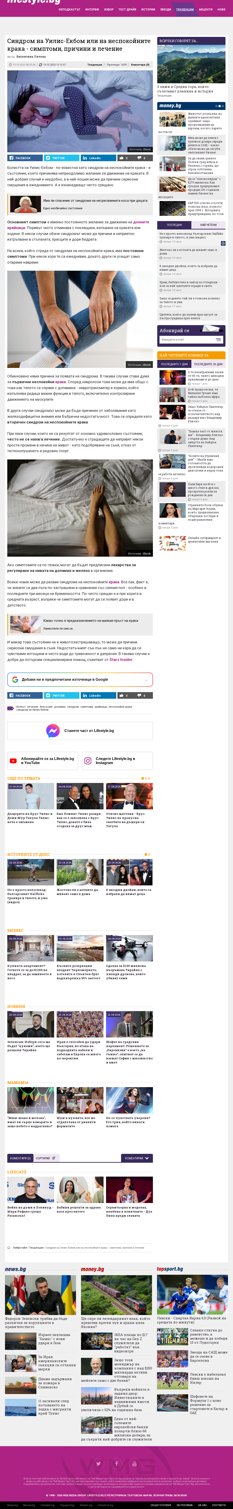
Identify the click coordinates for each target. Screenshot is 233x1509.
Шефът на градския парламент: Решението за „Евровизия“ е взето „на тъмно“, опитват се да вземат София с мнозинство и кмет (129, 1052)
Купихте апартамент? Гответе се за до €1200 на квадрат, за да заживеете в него (29, 972)
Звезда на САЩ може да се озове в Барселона (209, 1356)
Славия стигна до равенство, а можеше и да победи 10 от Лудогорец (209, 1336)
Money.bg (29, 1505)
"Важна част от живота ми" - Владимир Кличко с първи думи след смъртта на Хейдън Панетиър (205, 438)
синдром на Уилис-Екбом (32, 709)
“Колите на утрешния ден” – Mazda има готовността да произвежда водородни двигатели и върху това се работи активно (190, 465)
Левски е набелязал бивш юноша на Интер (208, 1378)
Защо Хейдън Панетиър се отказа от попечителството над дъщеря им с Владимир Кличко (205, 414)
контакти (219, 1505)
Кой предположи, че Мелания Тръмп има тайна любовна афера (204, 392)
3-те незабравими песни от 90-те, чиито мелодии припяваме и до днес (206, 375)
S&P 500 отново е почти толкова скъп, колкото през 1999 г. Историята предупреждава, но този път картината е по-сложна (191, 212)
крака (60, 382)
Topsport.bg (67, 1505)
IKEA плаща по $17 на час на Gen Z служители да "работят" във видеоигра (131, 1343)
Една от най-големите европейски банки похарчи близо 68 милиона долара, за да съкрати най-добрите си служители (116, 1429)
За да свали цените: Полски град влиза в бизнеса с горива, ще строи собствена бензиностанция (203, 165)
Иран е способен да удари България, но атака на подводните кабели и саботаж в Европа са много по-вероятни (79, 1050)
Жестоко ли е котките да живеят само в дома (77, 892)
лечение (32, 706)
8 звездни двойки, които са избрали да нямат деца (128, 892)
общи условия (161, 1505)
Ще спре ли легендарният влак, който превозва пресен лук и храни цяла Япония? (115, 1322)
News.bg (12, 1505)
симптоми (86, 706)
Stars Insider (121, 659)
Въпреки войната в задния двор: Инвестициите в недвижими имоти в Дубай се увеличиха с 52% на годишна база (115, 1399)
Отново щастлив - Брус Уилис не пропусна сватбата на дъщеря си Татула (125, 820)
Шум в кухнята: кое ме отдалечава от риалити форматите (76, 1122)
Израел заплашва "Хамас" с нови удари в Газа (54, 1339)
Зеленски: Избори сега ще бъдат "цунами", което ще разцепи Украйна (28, 1046)
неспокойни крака (120, 706)
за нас (202, 1505)
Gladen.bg (86, 1505)
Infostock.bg (105, 1505)
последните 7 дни (174, 364)
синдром (73, 706)
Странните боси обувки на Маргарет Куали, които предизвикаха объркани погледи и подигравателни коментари (190, 514)
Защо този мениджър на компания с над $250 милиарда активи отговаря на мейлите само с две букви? (116, 1370)
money (171, 106)
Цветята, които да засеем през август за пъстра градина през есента (188, 316)
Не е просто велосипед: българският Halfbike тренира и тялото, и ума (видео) (27, 896)
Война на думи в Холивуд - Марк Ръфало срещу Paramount (30, 1211)
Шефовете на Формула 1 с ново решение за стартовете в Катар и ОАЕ (209, 1404)
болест (20, 706)
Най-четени (208, 225)
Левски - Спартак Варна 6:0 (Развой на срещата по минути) (191, 1320)
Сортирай (43, 1158)
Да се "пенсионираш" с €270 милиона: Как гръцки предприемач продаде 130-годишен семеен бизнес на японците (189, 188)
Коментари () (140, 64)
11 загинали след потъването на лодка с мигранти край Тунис (54, 1407)
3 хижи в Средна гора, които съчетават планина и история (185, 88)
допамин (60, 706)
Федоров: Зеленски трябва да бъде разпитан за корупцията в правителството (36, 1322)
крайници (101, 706)
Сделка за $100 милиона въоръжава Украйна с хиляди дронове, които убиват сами (126, 972)
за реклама (184, 1505)
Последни (174, 225)
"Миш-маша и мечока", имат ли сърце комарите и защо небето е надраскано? (30, 1122)
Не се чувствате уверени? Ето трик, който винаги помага (128, 1122)
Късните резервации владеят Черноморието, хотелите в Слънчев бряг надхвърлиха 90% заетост (78, 972)
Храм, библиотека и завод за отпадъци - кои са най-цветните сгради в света (189, 284)
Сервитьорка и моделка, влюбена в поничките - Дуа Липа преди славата (129, 1211)
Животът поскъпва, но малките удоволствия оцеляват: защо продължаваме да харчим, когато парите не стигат (190, 123)
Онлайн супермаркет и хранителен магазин (204, 539)
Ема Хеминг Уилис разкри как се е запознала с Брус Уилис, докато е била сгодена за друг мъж (79, 820)
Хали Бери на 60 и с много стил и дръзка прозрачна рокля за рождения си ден (203, 489)
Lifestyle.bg (47, 1505)
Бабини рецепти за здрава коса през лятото (79, 1209)
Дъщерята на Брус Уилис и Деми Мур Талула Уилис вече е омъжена (30, 818)
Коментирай (134, 1158)
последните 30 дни (208, 364)
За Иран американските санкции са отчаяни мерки (57, 1363)
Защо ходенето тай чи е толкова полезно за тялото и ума (190, 300)
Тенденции (94, 64)
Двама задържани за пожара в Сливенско (55, 1383)
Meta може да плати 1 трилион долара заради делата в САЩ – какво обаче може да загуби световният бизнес (205, 145)
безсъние (46, 706)
